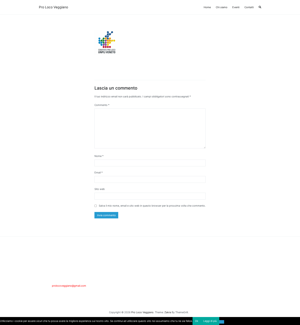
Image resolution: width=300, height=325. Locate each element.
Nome (98, 156)
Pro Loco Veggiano (53, 7)
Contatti (249, 7)
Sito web (99, 189)
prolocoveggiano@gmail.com (69, 285)
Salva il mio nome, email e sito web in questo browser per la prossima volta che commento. (152, 205)
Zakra (167, 312)
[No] (221, 322)
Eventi (235, 7)
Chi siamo (221, 7)
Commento (101, 104)
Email (98, 172)
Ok (196, 320)
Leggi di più (210, 320)
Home (207, 7)
